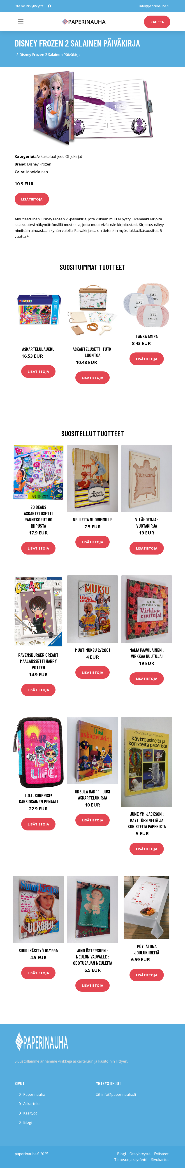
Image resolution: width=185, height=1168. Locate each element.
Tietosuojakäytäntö (131, 1159)
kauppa (157, 22)
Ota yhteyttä (140, 1153)
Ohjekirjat (73, 156)
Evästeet (161, 1153)
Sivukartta (160, 1159)
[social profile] (49, 6)
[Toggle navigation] (21, 21)
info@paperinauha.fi (154, 6)
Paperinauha (34, 1094)
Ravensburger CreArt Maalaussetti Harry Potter (38, 661)
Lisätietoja (31, 199)
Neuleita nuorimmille (92, 519)
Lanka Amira (147, 336)
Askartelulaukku (38, 349)
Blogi (27, 1122)
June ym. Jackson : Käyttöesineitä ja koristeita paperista (147, 820)
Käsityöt (30, 1113)
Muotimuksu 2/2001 (92, 650)
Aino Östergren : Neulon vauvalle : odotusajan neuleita (92, 957)
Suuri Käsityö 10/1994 (38, 950)
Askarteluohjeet (50, 156)
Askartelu (31, 1103)
